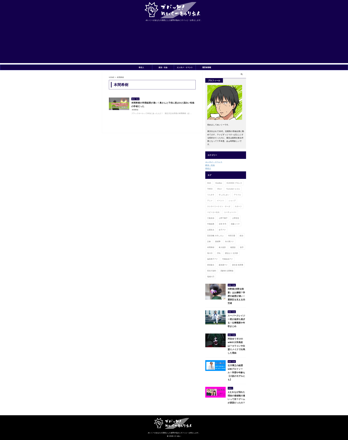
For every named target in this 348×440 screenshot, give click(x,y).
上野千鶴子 (223, 218)
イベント (220, 200)
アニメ (209, 200)
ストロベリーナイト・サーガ (218, 206)
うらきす (210, 195)
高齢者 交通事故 (226, 271)
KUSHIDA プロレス (234, 183)
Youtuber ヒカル (233, 189)
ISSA (209, 183)
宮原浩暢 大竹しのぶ (215, 235)
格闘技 (233, 247)
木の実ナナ (229, 241)
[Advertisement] (174, 44)
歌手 (242, 247)
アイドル (237, 195)
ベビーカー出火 (213, 212)
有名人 (141, 67)
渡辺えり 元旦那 (231, 253)
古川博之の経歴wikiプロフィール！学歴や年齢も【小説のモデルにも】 (236, 372)
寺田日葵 (231, 235)
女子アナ (222, 230)
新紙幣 (217, 241)
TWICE (210, 189)
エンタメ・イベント (185, 67)
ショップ (232, 200)
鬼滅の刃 (210, 276)
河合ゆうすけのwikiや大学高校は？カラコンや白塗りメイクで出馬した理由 (236, 345)
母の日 (209, 253)
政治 (241, 235)
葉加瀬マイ (223, 265)
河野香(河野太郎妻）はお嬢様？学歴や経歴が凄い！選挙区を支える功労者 (236, 296)
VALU (219, 189)
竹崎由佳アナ (227, 259)
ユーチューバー (230, 212)
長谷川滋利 (211, 271)
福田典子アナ (212, 259)
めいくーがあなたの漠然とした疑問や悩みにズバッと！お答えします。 (174, 433)
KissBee (218, 183)
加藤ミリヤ (235, 224)
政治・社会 (163, 67)
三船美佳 (210, 218)
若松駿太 (210, 265)
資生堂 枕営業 (237, 265)
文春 (209, 241)
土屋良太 (210, 230)
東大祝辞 (222, 247)
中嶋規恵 (210, 224)
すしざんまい (224, 195)
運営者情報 (206, 67)
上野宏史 (235, 218)
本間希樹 (135, 110)
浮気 (218, 253)
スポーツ (238, 206)
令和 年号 (222, 224)
